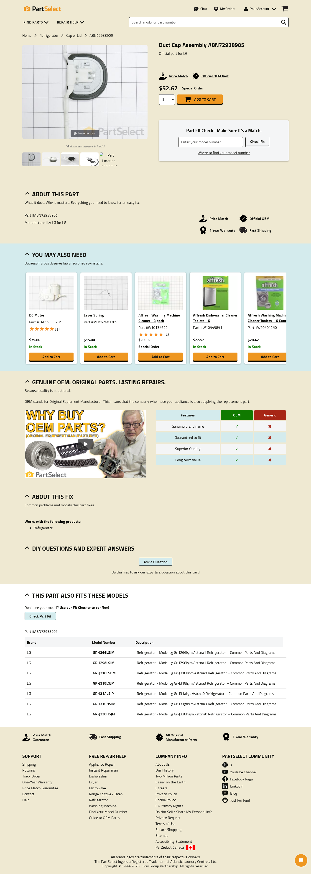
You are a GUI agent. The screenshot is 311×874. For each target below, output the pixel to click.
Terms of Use (165, 823)
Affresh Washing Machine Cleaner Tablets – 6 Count (268, 317)
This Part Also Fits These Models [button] (80, 595)
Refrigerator (48, 35)
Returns (28, 770)
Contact (28, 793)
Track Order (31, 776)
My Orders (227, 8)
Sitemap (162, 835)
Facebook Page (241, 779)
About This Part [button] (55, 194)
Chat (203, 8)
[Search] (283, 22)
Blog (233, 793)
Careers (161, 787)
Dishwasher (98, 776)
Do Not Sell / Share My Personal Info (184, 811)
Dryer (93, 782)
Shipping (29, 764)
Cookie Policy (166, 799)
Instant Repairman (103, 770)
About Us (163, 764)
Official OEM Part (215, 76)
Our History (165, 770)
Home (26, 35)
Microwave (97, 787)
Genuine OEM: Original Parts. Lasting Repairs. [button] (99, 382)
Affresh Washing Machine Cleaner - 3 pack (159, 317)
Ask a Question (156, 561)
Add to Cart (205, 99)
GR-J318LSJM (104, 683)
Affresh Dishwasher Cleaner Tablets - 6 (215, 317)
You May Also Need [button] (59, 254)
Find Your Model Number (108, 811)
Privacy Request (168, 817)
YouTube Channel (243, 772)
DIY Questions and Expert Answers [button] (83, 548)
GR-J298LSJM (104, 662)
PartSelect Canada (170, 847)
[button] (36, 22)
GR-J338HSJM (104, 714)
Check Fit (257, 141)
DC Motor (36, 315)
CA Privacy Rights (169, 805)
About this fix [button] (52, 496)
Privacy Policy (166, 793)
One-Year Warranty (37, 782)
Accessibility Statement (174, 841)
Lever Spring (94, 315)
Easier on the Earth (171, 782)
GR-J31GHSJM (104, 703)
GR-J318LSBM (104, 672)
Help (25, 799)
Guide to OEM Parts (104, 817)
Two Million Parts (169, 776)
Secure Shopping (168, 829)
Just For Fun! (240, 800)
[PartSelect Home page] (41, 9)
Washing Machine (103, 805)
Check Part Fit (40, 616)
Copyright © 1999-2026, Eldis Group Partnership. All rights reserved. (155, 866)
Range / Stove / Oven (106, 793)
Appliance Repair (102, 764)
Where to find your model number (224, 152)
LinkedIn (236, 786)
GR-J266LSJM (104, 652)
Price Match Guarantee (40, 787)
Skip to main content (156, 27)
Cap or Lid (74, 35)
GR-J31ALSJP (103, 693)
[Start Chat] (301, 860)
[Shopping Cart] (285, 8)
